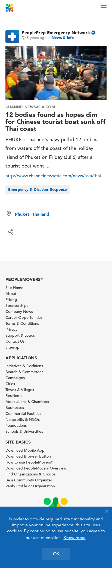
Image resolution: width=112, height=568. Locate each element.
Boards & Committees (24, 371)
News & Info (63, 37)
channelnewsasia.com (30, 106)
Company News (19, 311)
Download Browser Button (28, 456)
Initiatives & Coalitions (24, 365)
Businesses (14, 407)
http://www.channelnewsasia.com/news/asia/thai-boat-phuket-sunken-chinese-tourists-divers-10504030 (56, 176)
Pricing (11, 299)
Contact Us (14, 341)
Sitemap (12, 347)
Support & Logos (20, 335)
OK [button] (56, 554)
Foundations (16, 425)
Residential (14, 395)
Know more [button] (75, 537)
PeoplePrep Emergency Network (56, 32)
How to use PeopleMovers (29, 462)
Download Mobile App (25, 450)
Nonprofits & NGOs (22, 419)
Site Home (14, 287)
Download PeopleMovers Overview (35, 468)
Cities (10, 383)
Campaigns (15, 377)
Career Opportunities (23, 317)
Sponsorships (16, 305)
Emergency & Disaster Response (37, 189)
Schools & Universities (24, 431)
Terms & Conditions (22, 323)
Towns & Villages (19, 389)
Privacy (11, 329)
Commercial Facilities (23, 413)
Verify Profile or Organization (30, 486)
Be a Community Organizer (28, 480)
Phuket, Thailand (32, 214)
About (10, 293)
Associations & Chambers (27, 401)
